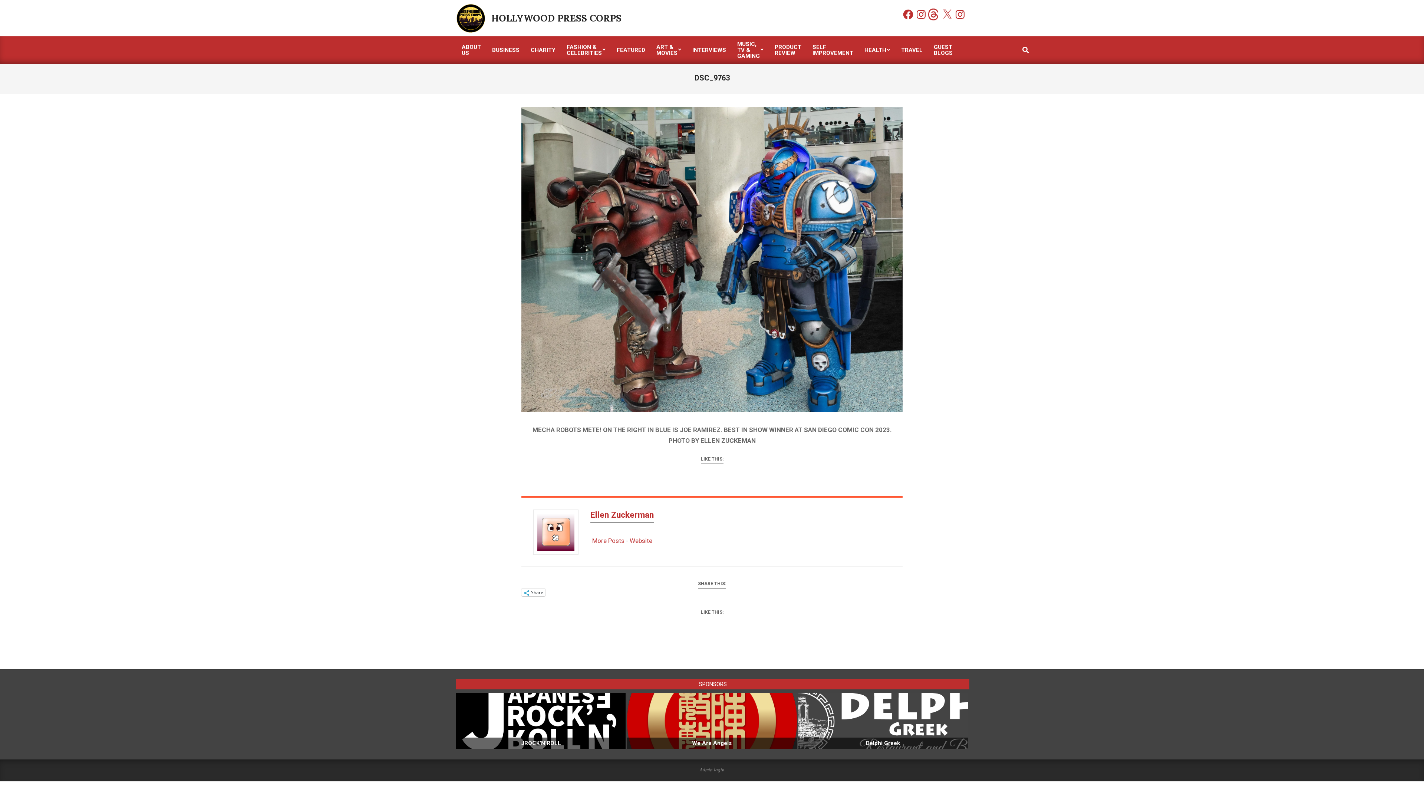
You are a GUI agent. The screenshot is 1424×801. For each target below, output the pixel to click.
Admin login (712, 769)
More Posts (608, 540)
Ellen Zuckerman (622, 515)
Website (641, 540)
